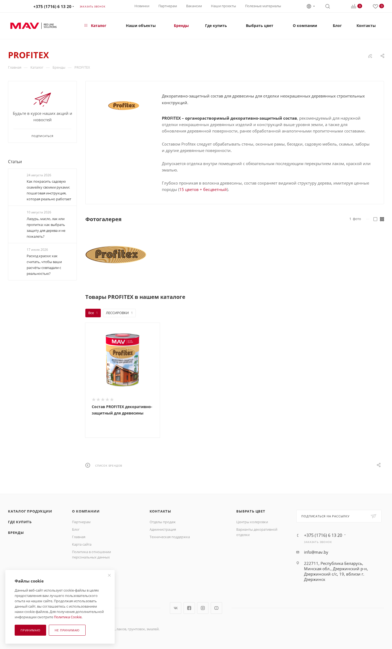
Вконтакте (175, 608)
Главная (78, 536)
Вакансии (194, 5)
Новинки (141, 5)
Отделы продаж (163, 521)
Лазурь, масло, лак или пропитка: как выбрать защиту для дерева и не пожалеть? (46, 227)
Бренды (16, 532)
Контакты (160, 511)
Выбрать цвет (250, 511)
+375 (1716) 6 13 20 (52, 6)
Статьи (15, 162)
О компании (85, 511)
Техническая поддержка (170, 536)
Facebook (189, 608)
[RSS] (370, 55)
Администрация (163, 529)
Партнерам (167, 5)
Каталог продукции (30, 511)
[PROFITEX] (124, 106)
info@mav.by (316, 552)
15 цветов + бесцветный (203, 189)
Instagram (203, 608)
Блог (76, 529)
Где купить (20, 521)
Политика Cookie (68, 617)
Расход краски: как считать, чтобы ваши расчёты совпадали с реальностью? (44, 264)
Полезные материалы (263, 5)
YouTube (216, 608)
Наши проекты (223, 5)
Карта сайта (81, 544)
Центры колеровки (252, 521)
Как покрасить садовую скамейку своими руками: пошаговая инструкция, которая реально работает (49, 190)
